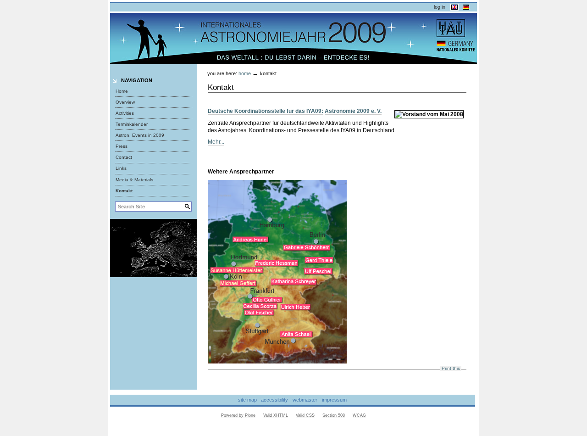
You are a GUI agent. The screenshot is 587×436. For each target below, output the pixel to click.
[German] (467, 6)
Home (122, 91)
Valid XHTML (275, 415)
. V (377, 111)
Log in (439, 7)
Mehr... (216, 142)
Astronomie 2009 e (349, 111)
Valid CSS (305, 415)
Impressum (334, 399)
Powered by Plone (238, 415)
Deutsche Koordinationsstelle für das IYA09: (265, 111)
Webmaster (305, 399)
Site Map (247, 399)
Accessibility (274, 399)
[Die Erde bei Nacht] (153, 247)
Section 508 (333, 415)
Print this (451, 368)
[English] (455, 6)
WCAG (359, 415)
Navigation (136, 80)
